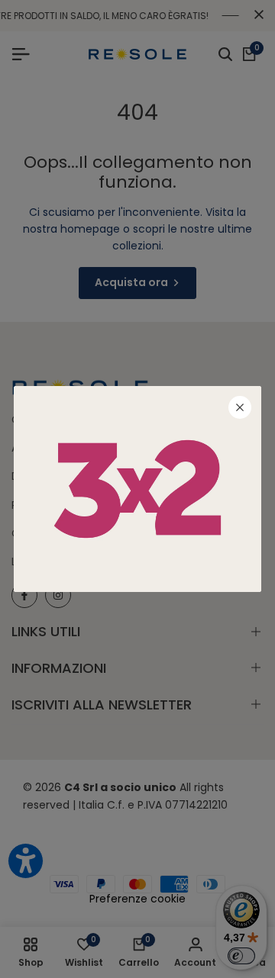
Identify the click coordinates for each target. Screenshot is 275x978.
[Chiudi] (239, 407)
